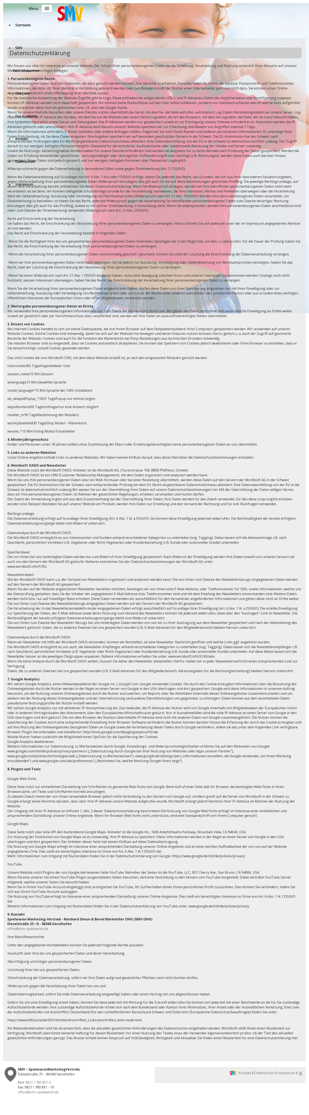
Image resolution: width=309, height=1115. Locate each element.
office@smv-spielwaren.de (27, 928)
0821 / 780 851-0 (38, 1082)
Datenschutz (264, 1073)
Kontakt (245, 1073)
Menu (34, 8)
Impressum (286, 1073)
